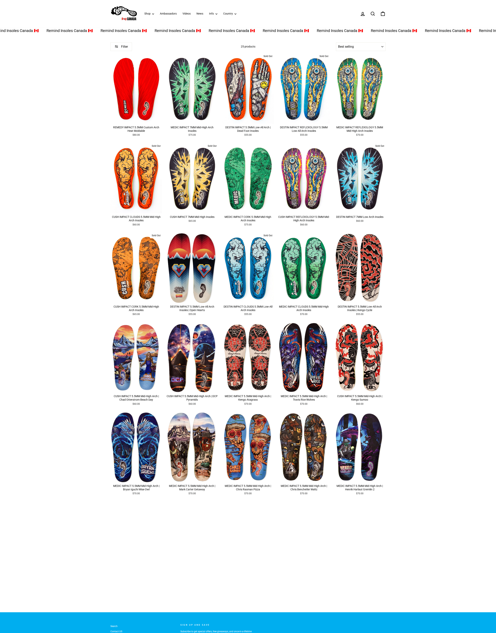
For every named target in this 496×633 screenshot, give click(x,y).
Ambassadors (168, 13)
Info (211, 13)
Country (228, 13)
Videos (187, 13)
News (199, 13)
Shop (147, 13)
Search (114, 626)
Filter (124, 46)
